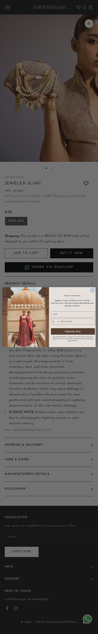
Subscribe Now (73, 331)
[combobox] (55, 321)
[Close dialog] (92, 290)
